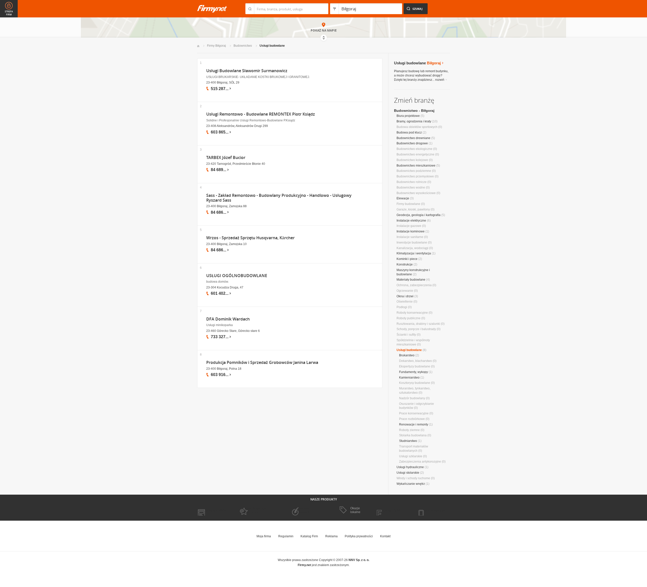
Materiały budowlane (411, 279)
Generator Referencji (302, 510)
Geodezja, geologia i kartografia (419, 215)
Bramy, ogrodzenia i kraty (414, 121)
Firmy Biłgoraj (216, 45)
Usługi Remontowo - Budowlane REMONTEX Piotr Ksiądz (260, 114)
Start (198, 46)
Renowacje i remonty (413, 424)
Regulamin (285, 536)
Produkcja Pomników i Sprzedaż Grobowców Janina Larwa (262, 362)
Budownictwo (243, 45)
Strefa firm (9, 13)
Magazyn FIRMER (391, 510)
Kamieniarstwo (409, 377)
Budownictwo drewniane (413, 138)
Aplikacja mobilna (433, 510)
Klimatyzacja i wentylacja (414, 253)
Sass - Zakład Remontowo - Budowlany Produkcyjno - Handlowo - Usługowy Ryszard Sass (279, 198)
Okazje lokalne (355, 510)
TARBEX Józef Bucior (225, 157)
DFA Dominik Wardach (228, 319)
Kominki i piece (407, 259)
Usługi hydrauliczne (410, 467)
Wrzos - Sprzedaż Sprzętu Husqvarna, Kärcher (250, 238)
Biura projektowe (408, 116)
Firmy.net (212, 9)
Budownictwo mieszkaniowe (416, 165)
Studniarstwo (408, 441)
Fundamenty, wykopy (413, 372)
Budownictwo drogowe (412, 143)
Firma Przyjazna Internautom (255, 510)
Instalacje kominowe (411, 231)
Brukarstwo (406, 355)
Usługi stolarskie (408, 472)
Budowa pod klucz (409, 132)
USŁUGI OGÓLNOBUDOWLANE (236, 275)
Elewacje (403, 198)
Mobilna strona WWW (212, 510)
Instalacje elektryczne (411, 220)
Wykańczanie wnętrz (411, 484)
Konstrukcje (405, 264)
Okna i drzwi (405, 296)
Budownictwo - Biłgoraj (414, 111)
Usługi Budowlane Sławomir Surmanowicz (246, 70)
